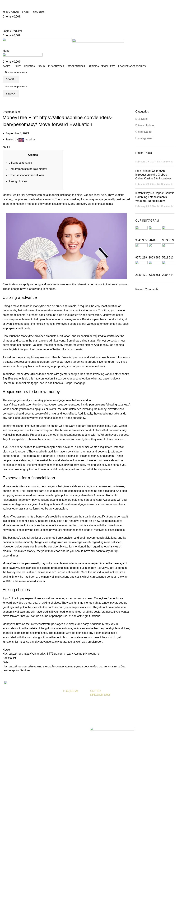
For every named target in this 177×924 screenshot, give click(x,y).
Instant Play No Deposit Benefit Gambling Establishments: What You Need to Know (154, 197)
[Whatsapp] (136, 4)
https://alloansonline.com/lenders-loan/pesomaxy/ (33, 404)
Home (5, 108)
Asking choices (17, 181)
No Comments (165, 161)
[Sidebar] (4, 742)
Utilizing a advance (20, 162)
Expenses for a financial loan (26, 175)
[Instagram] (92, 4)
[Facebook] (7, 4)
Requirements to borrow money (27, 168)
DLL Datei (141, 118)
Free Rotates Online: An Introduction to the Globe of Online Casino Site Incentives (153, 174)
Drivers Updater (145, 125)
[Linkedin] (50, 4)
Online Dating (143, 131)
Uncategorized (20, 108)
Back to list (9, 658)
